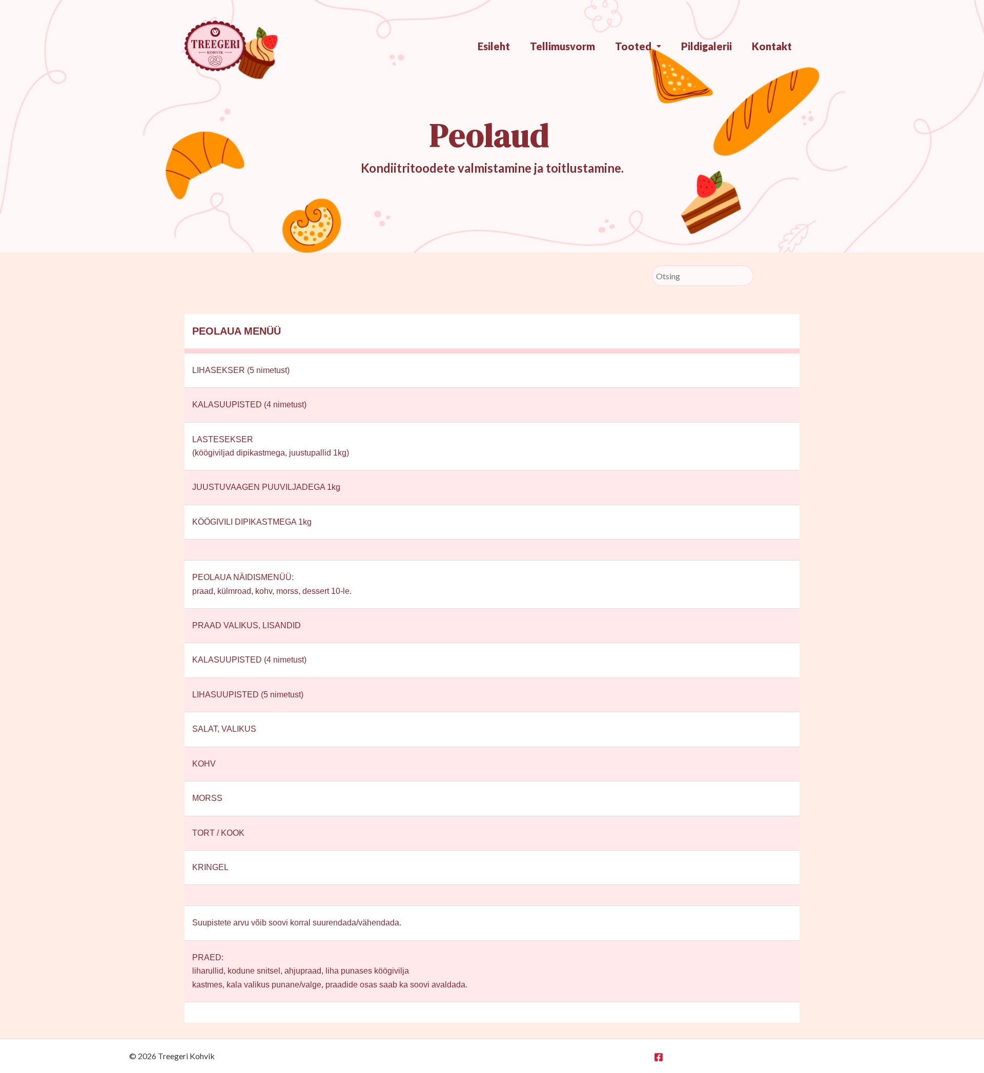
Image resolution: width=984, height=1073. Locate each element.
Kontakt (772, 46)
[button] (638, 46)
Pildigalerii (706, 46)
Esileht (494, 46)
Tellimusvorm (562, 46)
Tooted (633, 46)
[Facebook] (658, 1057)
